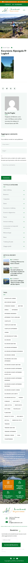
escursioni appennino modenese (14, 351)
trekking (7, 423)
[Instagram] (14, 558)
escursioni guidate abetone (13, 364)
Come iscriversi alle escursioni (8, 486)
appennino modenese (10, 313)
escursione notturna (11, 336)
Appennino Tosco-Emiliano (12, 317)
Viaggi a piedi (7, 246)
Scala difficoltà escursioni (20, 496)
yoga (18, 435)
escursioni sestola (10, 397)
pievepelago (17, 408)
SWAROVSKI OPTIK (17, 420)
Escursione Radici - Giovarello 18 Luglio (13, 28)
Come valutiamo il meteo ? (8, 496)
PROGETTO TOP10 (9, 416)
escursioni (8, 339)
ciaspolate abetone (10, 324)
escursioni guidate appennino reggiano (13, 385)
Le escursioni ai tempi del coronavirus (10, 227)
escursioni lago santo (11, 393)
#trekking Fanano (10, 306)
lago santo (16, 401)
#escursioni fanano (10, 302)
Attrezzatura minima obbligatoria (19, 487)
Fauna (5, 217)
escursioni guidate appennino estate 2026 (13, 373)
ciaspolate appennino (11, 328)
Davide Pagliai (6, 47)
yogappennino (9, 439)
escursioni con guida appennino (11, 359)
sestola (7, 420)
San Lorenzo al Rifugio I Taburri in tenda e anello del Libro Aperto (17, 282)
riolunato (20, 416)
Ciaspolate (6, 199)
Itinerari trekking (8, 221)
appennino (15, 309)
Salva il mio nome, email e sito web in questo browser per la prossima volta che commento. (13, 159)
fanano (21, 397)
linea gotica (8, 405)
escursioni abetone (10, 343)
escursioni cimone (10, 355)
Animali (7, 309)
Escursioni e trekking (9, 208)
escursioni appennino (11, 347)
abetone (20, 306)
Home (2, 27)
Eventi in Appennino (9, 212)
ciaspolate (8, 321)
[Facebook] (11, 558)
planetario (8, 412)
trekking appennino (10, 431)
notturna (7, 408)
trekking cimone (9, 435)
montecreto (18, 405)
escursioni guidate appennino (13, 368)
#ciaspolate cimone (10, 298)
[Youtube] (17, 558)
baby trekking (7, 190)
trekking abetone (10, 427)
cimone (7, 332)
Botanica (5, 194)
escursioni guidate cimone (12, 390)
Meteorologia (7, 232)
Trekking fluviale (8, 242)
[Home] (14, 510)
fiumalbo (7, 401)
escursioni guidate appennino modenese (13, 379)
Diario (5, 203)
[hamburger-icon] (24, 10)
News (4, 237)
